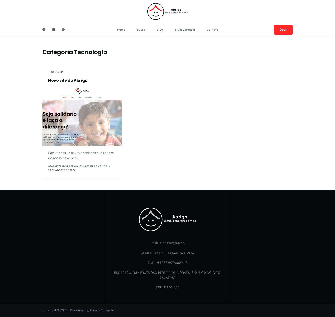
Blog (160, 29)
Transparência (185, 29)
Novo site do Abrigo (67, 80)
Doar (283, 29)
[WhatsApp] (63, 29)
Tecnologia (56, 71)
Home (121, 29)
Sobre (141, 29)
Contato (212, 29)
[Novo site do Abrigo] (82, 117)
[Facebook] (43, 29)
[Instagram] (53, 29)
